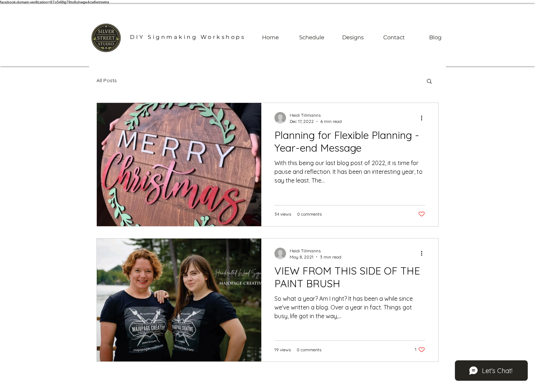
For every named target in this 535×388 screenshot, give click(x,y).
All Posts (106, 80)
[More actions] (424, 117)
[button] (429, 81)
